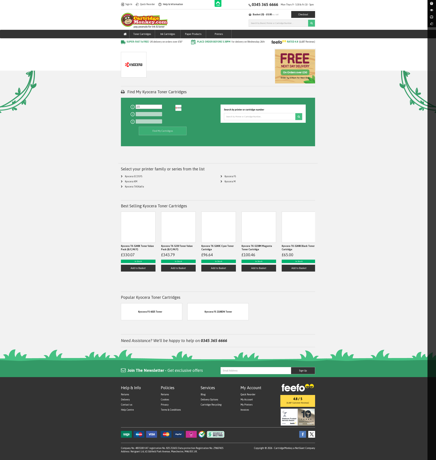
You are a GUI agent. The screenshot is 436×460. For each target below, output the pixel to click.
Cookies (165, 399)
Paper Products (193, 34)
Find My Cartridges (162, 131)
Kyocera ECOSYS (133, 176)
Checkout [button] (303, 14)
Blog (203, 394)
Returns (125, 394)
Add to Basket (138, 268)
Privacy (165, 404)
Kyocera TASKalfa (134, 186)
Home (124, 48)
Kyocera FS (230, 176)
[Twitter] (311, 434)
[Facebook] (302, 434)
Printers (219, 34)
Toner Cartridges (142, 34)
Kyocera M (230, 181)
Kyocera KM (131, 181)
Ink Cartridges (167, 34)
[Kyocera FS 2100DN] (196, 311)
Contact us (126, 404)
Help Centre (127, 409)
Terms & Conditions (171, 409)
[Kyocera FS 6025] (130, 311)
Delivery (125, 399)
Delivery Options (209, 399)
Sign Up (303, 370)
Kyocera (157, 48)
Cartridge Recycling (211, 404)
